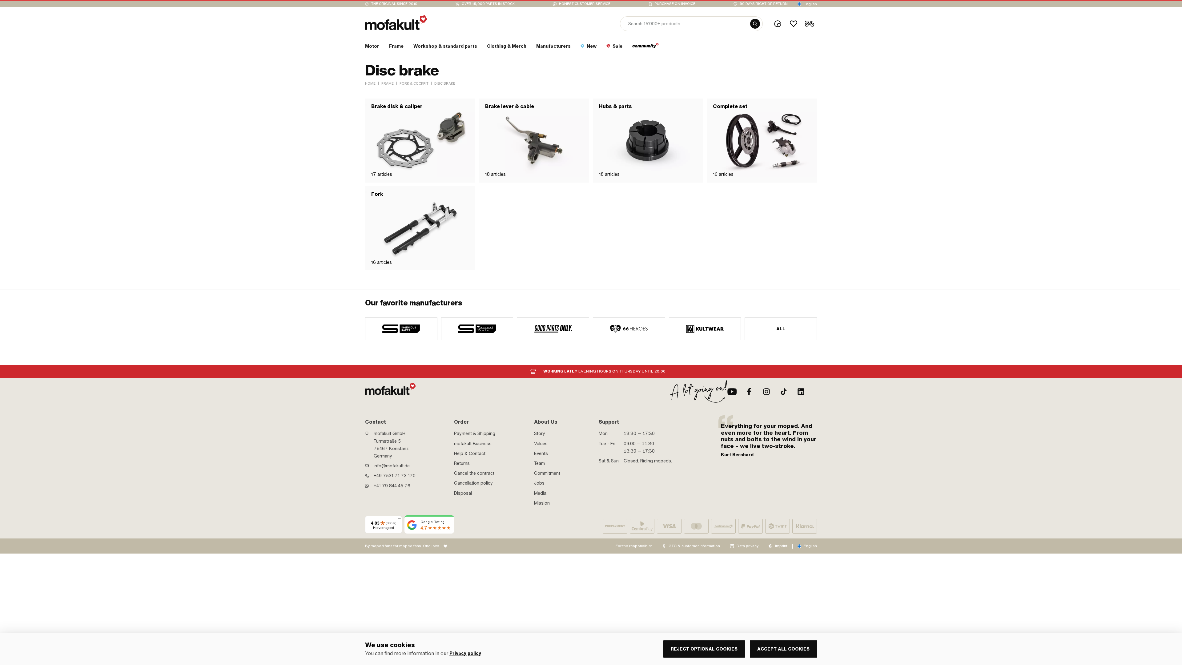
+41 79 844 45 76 (392, 486)
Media (540, 493)
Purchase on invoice (675, 4)
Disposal (463, 493)
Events (541, 453)
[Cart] (809, 23)
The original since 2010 (394, 4)
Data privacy (747, 545)
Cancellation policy (473, 483)
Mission (542, 503)
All (781, 329)
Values (541, 444)
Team (539, 463)
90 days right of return (764, 4)
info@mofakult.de (392, 466)
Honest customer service (584, 4)
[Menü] (399, 519)
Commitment (547, 473)
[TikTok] (784, 391)
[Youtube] (732, 391)
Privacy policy (465, 653)
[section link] (645, 47)
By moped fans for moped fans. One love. (402, 545)
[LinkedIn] (801, 391)
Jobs (539, 483)
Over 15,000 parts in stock (488, 4)
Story (539, 433)
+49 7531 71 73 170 (395, 476)
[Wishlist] (793, 23)
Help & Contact (469, 453)
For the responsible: (634, 545)
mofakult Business (473, 444)
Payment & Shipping (474, 433)
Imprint (781, 545)
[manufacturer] (401, 328)
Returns (462, 463)
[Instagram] (766, 391)
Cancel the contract (474, 473)
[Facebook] (749, 391)
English (810, 4)
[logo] (396, 22)
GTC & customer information (694, 545)
